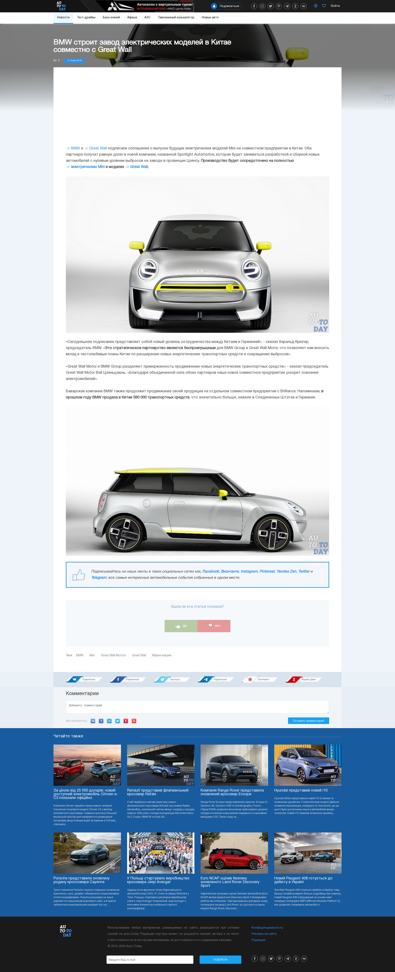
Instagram (249, 571)
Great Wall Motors (113, 655)
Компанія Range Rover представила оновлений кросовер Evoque (232, 792)
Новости (63, 17)
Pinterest (266, 571)
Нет (217, 625)
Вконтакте (230, 571)
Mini (92, 655)
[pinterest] (279, 6)
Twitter (303, 571)
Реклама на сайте (264, 934)
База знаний (111, 17)
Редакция (258, 940)
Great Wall (98, 148)
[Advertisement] (197, 110)
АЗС (147, 17)
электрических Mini (88, 167)
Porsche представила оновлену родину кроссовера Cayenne (81, 880)
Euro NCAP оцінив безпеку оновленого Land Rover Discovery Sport (230, 882)
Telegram (98, 578)
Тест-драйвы (86, 17)
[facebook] (254, 6)
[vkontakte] (303, 6)
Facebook (210, 571)
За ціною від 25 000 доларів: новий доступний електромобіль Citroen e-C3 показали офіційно (85, 794)
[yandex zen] (295, 6)
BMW (75, 148)
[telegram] (287, 6)
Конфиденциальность (267, 928)
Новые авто (210, 17)
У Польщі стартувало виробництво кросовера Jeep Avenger (158, 880)
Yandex (125, 720)
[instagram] (262, 6)
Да (184, 625)
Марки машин (161, 655)
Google (134, 720)
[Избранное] (324, 6)
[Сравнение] (316, 6)
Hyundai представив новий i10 (301, 790)
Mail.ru (109, 720)
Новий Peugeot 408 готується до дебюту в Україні (303, 880)
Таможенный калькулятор (176, 17)
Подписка (221, 959)
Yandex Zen (286, 571)
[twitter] (270, 6)
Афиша (132, 17)
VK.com (92, 720)
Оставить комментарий (308, 720)
